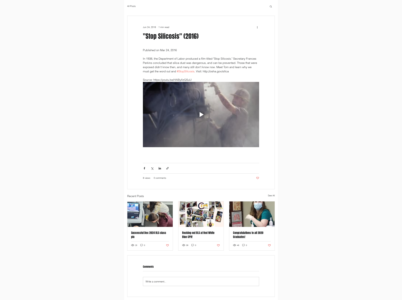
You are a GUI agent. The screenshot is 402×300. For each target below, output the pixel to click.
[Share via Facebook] (144, 168)
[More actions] (257, 27)
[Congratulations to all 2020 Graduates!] (252, 214)
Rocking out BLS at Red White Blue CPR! (198, 235)
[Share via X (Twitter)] (152, 168)
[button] (270, 6)
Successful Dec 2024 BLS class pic (148, 235)
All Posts (131, 6)
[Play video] (201, 114)
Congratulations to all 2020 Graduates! (248, 235)
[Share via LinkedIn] (159, 168)
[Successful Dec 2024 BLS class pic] (150, 214)
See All (271, 195)
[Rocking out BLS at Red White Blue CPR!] (201, 214)
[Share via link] (167, 168)
